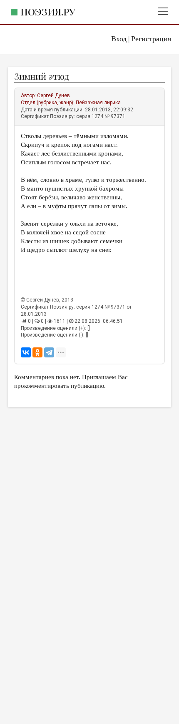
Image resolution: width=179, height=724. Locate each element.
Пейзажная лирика (98, 103)
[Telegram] (49, 352)
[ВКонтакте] (26, 352)
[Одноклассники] (37, 352)
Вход (119, 39)
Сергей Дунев (53, 95)
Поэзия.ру (47, 11)
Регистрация (151, 39)
